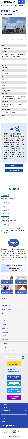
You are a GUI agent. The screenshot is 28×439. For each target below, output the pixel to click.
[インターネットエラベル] (14, 390)
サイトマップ (5, 347)
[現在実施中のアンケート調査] (21, 289)
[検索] (23, 357)
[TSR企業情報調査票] (14, 397)
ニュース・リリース (6, 317)
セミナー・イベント (6, 320)
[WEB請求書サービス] (7, 280)
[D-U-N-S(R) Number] (14, 370)
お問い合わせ (5, 339)
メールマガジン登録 (6, 343)
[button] (26, 1)
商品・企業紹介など (13, 170)
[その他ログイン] (14, 377)
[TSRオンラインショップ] (14, 384)
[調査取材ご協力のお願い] (7, 289)
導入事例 (4, 324)
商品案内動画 (5, 332)
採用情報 (4, 335)
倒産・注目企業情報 (6, 305)
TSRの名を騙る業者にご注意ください (9, 350)
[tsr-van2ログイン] (14, 363)
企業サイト (13, 165)
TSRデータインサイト (6, 309)
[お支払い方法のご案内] (21, 280)
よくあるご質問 (5, 328)
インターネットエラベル (12, 5)
